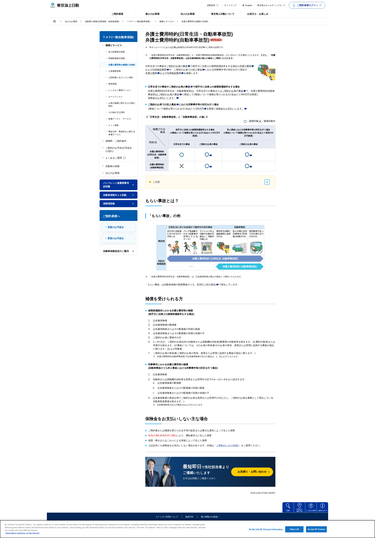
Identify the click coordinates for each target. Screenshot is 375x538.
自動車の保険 (112, 166)
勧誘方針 (189, 517)
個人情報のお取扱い (210, 517)
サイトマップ (230, 5)
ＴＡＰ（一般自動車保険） (139, 21)
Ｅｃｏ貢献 (113, 125)
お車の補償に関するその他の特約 (121, 104)
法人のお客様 (182, 13)
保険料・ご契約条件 (116, 141)
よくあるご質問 (113, 158)
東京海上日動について (220, 13)
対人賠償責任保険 (116, 52)
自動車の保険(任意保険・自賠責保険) (102, 21)
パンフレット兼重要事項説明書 (116, 185)
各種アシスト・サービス (119, 119)
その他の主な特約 (116, 112)
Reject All (294, 529)
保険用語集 (109, 203)
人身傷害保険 (114, 71)
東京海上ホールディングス (269, 5)
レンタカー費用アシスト (119, 90)
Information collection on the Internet (22, 533)
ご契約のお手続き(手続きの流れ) (118, 149)
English (248, 5)
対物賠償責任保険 (116, 58)
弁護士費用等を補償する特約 (121, 65)
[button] (178, 66)
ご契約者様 (111, 13)
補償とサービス (166, 21)
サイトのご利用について (167, 517)
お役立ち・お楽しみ (254, 13)
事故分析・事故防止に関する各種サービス (121, 133)
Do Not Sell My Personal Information (266, 529)
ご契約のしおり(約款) (227, 445)
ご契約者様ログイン (307, 5)
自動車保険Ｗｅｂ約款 (115, 195)
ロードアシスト (115, 97)
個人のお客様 (147, 13)
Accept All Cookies (316, 529)
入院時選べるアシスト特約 (120, 77)
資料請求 (211, 5)
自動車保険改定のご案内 (116, 251)
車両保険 (112, 84)
